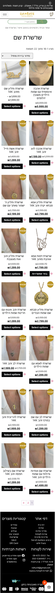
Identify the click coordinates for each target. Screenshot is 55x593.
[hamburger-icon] (4, 14)
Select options (40, 112)
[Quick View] (51, 112)
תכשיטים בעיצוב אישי (28, 27)
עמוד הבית (45, 27)
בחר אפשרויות (39, 273)
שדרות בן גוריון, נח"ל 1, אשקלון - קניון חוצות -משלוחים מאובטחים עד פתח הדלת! (28, 6)
